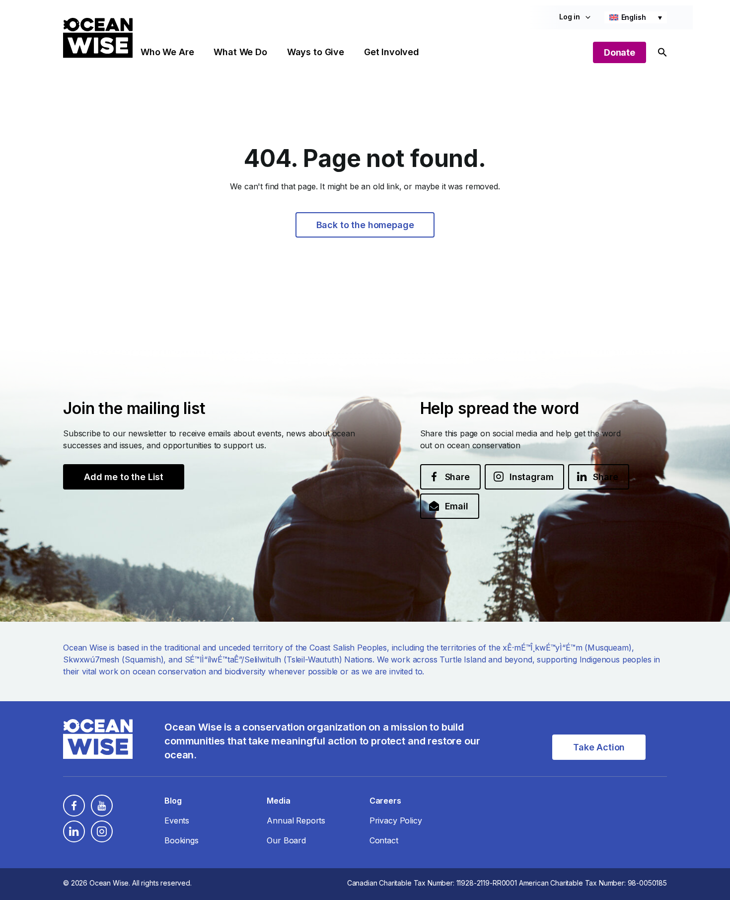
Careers (385, 801)
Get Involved (391, 52)
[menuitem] (635, 17)
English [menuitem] (633, 17)
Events (176, 820)
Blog (172, 801)
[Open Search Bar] (662, 52)
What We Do (240, 52)
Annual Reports (296, 820)
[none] (635, 17)
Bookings (181, 840)
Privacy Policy (395, 820)
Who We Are (167, 52)
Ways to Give (315, 52)
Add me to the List (123, 477)
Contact (383, 840)
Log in (569, 16)
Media (278, 801)
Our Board (286, 840)
